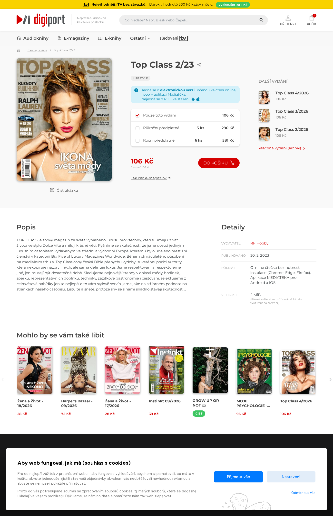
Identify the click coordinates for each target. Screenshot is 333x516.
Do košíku (216, 163)
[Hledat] (263, 20)
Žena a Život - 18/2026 (30, 403)
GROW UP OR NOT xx (206, 402)
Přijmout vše (238, 476)
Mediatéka (176, 94)
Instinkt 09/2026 (165, 401)
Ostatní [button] (138, 38)
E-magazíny (76, 38)
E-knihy (113, 38)
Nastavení (291, 476)
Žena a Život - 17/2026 (118, 403)
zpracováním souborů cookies (107, 491)
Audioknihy (36, 38)
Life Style (140, 78)
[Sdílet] (199, 64)
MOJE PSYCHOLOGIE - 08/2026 (251, 406)
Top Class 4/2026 (296, 401)
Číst (199, 413)
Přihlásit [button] (288, 24)
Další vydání (273, 81)
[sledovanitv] (174, 38)
